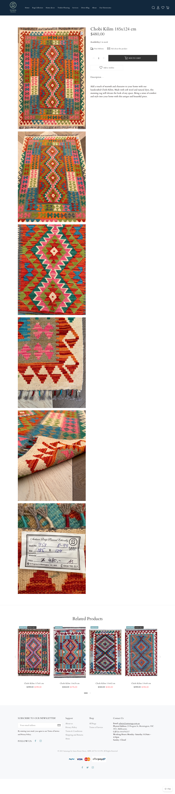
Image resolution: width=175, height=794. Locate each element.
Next (160, 657)
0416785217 (124, 731)
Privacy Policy (71, 727)
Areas (67, 738)
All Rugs (92, 723)
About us (69, 723)
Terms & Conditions (73, 731)
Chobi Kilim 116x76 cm (70, 683)
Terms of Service (96, 727)
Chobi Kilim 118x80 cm (141, 683)
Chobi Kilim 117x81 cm (34, 683)
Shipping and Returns (74, 735)
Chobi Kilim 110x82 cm (105, 683)
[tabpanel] (34, 654)
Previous (15, 657)
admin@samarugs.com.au (129, 723)
